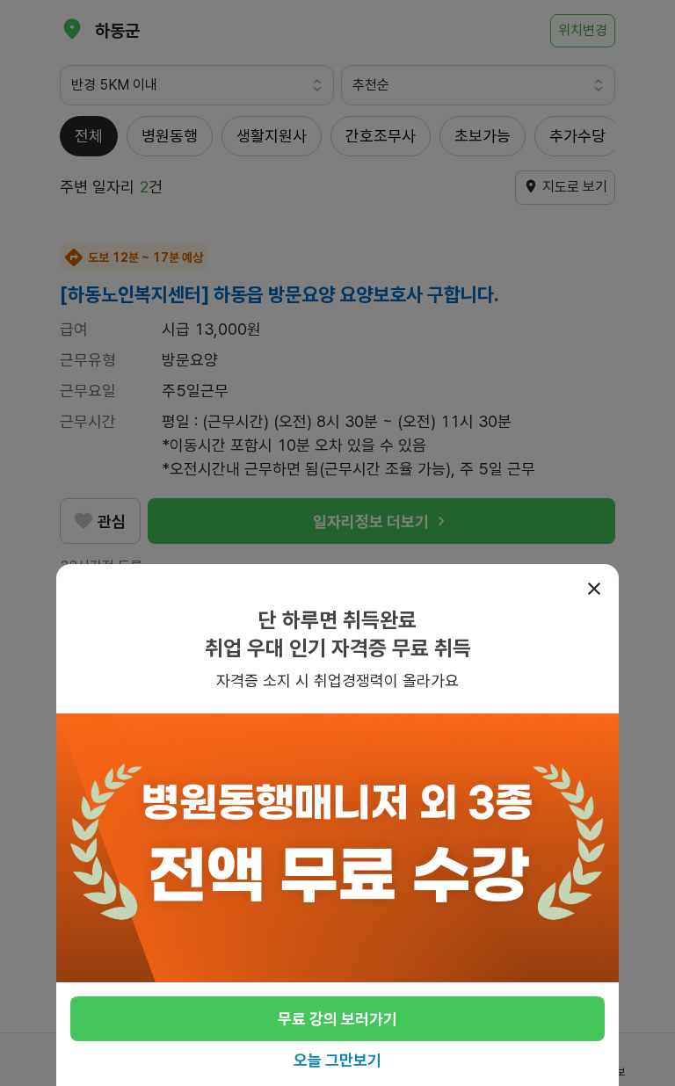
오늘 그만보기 (337, 1060)
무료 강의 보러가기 (337, 1019)
